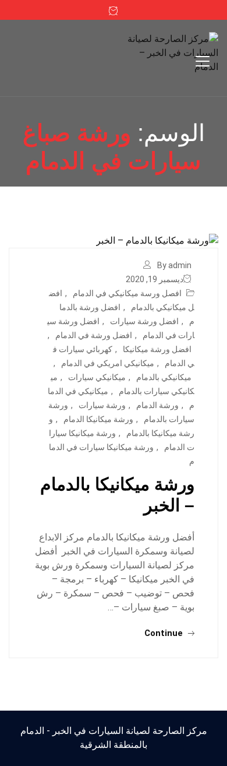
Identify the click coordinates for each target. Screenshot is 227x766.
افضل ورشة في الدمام (93, 335)
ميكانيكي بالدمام (163, 377)
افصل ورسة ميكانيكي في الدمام (127, 293)
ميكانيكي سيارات (97, 377)
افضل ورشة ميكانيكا (157, 349)
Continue (164, 633)
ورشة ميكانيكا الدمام (98, 419)
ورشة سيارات (102, 405)
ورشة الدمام (157, 405)
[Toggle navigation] (202, 61)
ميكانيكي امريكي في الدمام (107, 363)
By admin (174, 265)
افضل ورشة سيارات (144, 321)
